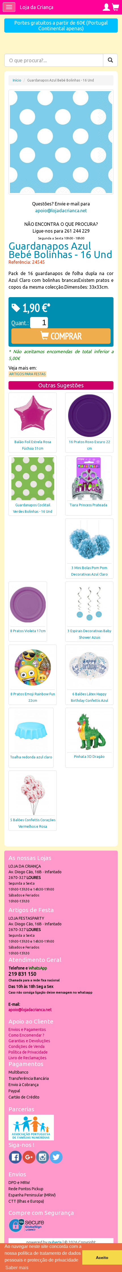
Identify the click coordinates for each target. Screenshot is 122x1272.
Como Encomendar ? (26, 1035)
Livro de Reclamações (28, 1058)
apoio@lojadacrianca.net (61, 210)
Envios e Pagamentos (27, 1029)
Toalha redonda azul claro (31, 757)
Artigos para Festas (27, 374)
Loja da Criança (36, 7)
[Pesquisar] (110, 60)
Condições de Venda (27, 1046)
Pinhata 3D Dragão (89, 756)
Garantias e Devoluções (29, 1041)
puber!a (55, 1242)
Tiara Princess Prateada (88, 505)
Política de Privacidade (28, 1052)
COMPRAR (65, 336)
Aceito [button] (102, 1257)
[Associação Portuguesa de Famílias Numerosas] (31, 1139)
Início (17, 80)
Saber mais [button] (16, 1267)
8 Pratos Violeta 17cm (28, 631)
